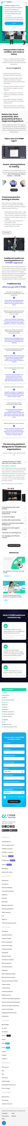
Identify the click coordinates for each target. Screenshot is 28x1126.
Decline (14, 27)
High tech (5, 704)
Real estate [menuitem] (5, 901)
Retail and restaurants (8, 711)
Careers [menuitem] (6, 1035)
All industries (9, 689)
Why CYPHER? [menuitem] (5, 1024)
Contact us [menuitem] (4, 1058)
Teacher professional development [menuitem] (11, 1002)
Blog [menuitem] (3, 1070)
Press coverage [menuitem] (6, 1088)
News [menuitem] (5, 1043)
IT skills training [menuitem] (6, 988)
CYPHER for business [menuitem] (7, 848)
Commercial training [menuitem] (7, 945)
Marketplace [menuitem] (5, 868)
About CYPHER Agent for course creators (12, 483)
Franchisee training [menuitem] (7, 949)
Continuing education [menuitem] (7, 991)
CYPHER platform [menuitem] (6, 841)
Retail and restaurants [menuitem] (7, 905)
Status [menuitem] (3, 1118)
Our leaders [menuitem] (5, 1031)
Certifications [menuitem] (5, 1016)
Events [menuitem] (5, 1047)
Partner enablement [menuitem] (7, 942)
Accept (14, 23)
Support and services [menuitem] (7, 872)
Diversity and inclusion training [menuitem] (10, 981)
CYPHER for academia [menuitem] (7, 852)
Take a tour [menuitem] (7, 856)
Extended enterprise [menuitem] (7, 935)
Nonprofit (5, 707)
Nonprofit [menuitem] (4, 898)
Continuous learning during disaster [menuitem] (11, 998)
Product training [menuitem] (6, 984)
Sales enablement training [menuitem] (8, 974)
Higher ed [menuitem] (4, 919)
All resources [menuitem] (5, 1067)
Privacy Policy (21, 796)
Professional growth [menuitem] (7, 966)
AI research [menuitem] (5, 1077)
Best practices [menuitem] (5, 1096)
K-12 (4, 722)
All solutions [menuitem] (5, 931)
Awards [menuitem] (4, 1039)
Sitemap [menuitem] (14, 1116)
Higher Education (7, 724)
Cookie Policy (8, 15)
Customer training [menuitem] (6, 938)
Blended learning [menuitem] (6, 995)
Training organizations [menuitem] (7, 909)
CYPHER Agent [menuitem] (8, 860)
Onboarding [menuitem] (5, 952)
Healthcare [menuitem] (5, 894)
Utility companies (7, 716)
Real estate (6, 709)
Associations (6, 695)
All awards (14, 190)
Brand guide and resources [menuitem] (9, 1084)
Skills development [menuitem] (6, 963)
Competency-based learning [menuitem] (9, 1012)
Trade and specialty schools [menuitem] (9, 923)
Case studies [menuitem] (5, 1100)
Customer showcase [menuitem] (7, 1104)
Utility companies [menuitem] (6, 912)
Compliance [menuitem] (5, 970)
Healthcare (5, 702)
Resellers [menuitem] (4, 1055)
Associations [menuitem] (5, 884)
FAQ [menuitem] (3, 1074)
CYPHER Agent (6, 232)
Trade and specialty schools (10, 726)
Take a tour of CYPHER (14, 545)
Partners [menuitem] (4, 1051)
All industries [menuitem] (5, 880)
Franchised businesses (8, 700)
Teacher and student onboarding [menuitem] (10, 1005)
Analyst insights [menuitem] (6, 1081)
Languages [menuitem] (4, 1113)
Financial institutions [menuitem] (7, 887)
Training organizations (8, 714)
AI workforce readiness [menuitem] (8, 959)
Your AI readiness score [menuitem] (8, 845)
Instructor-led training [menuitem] (7, 1009)
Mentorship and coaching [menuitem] (8, 977)
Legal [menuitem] (13, 1113)
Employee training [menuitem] (6, 956)
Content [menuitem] (6, 864)
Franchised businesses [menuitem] (8, 891)
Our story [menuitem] (4, 1028)
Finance (5, 697)
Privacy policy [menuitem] (5, 1116)
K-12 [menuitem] (3, 916)
